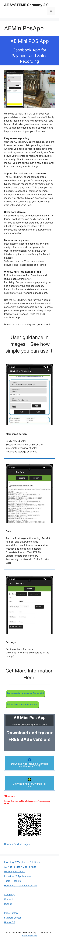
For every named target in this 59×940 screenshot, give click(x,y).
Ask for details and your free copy (22, 704)
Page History (11, 913)
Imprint (8, 904)
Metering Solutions (14, 871)
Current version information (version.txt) (25, 693)
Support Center (12, 917)
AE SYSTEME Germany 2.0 (26, 5)
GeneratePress (29, 935)
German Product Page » (17, 844)
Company (9, 894)
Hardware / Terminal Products (20, 885)
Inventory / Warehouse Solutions (22, 862)
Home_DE (9, 922)
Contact (8, 899)
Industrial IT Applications (17, 876)
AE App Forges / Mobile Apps (20, 866)
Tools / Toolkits (12, 881)
